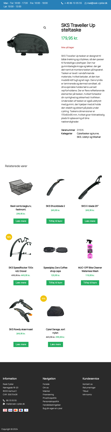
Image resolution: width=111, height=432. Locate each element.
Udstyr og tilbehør (91, 136)
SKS (79, 136)
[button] (44, 27)
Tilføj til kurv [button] (55, 221)
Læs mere (21, 221)
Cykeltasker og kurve (88, 133)
